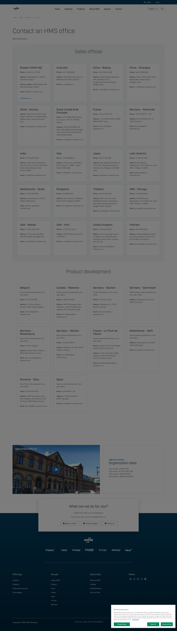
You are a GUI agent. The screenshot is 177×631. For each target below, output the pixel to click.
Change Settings (121, 624)
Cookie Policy (135, 619)
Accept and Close (166, 624)
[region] (143, 616)
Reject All (153, 624)
